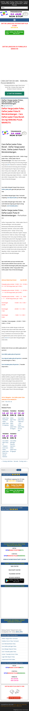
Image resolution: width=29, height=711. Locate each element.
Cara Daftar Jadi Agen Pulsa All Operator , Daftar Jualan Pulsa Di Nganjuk (13, 446)
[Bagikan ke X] (6, 405)
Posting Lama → (23, 461)
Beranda (16, 461)
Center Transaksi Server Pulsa (10, 654)
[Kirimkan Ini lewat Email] (3, 405)
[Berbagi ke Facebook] (7, 405)
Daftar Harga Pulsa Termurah (10, 638)
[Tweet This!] (8, 401)
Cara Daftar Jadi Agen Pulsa (9, 646)
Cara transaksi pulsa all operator (10, 364)
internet (7, 337)
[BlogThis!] (4, 405)
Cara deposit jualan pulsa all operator (11, 358)
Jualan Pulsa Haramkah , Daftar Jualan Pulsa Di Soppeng (5, 421)
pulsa (8, 164)
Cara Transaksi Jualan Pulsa (9, 651)
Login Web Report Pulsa (8, 657)
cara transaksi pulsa (12, 206)
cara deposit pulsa (12, 197)
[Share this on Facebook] (5, 401)
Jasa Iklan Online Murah (23, 709)
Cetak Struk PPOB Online (8, 659)
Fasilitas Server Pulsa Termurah (10, 641)
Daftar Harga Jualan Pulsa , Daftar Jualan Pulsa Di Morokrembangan (13, 102)
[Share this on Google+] (11, 401)
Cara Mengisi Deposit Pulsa (9, 649)
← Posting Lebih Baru (7, 461)
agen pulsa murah (8, 105)
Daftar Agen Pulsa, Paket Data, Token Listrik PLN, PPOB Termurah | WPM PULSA (14, 3)
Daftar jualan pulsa (6, 189)
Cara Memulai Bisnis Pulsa (8, 643)
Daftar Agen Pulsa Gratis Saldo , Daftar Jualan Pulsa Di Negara (13, 423)
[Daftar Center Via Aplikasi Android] (14, 583)
